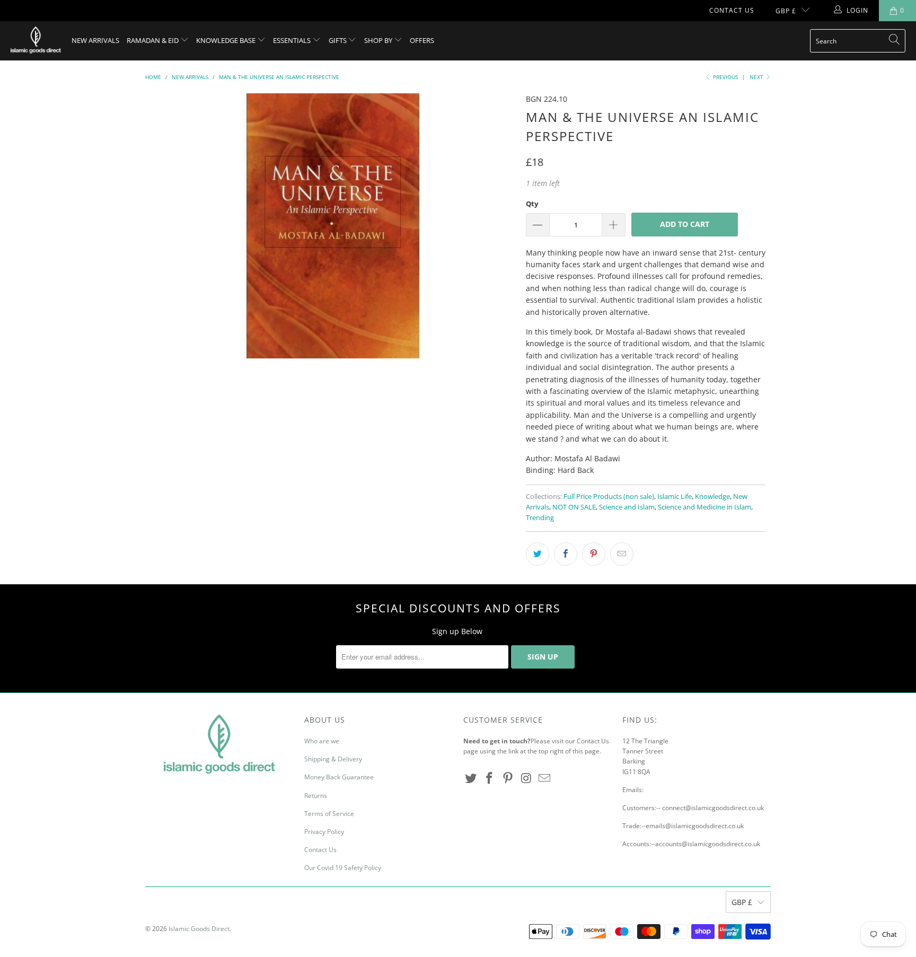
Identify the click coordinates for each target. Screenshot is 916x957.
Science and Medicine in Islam (704, 507)
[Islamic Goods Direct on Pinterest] (508, 778)
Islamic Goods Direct (199, 928)
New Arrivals (95, 40)
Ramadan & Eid (153, 40)
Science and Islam (627, 507)
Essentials (292, 40)
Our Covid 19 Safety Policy (342, 867)
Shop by (379, 40)
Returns (315, 795)
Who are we (321, 740)
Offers (422, 40)
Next (757, 77)
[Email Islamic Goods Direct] (545, 778)
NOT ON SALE (574, 507)
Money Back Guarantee (339, 777)
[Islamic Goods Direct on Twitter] (471, 778)
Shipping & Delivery (333, 758)
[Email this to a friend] (621, 554)
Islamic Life (674, 496)
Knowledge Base (226, 40)
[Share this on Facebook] (565, 554)
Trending (540, 517)
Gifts (338, 40)
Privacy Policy (324, 831)
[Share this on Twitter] (537, 554)
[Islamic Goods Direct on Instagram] (526, 778)
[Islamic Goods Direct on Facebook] (490, 778)
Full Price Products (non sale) (608, 496)
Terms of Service (329, 813)
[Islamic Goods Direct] (36, 41)
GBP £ (786, 10)
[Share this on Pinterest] (593, 554)
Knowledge (712, 496)
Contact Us (731, 10)
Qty (532, 203)
